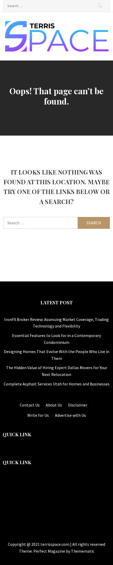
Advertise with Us (70, 415)
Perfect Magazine (49, 551)
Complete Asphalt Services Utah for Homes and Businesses (57, 383)
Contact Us (30, 405)
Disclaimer (77, 405)
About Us (54, 405)
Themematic (82, 551)
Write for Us (38, 415)
